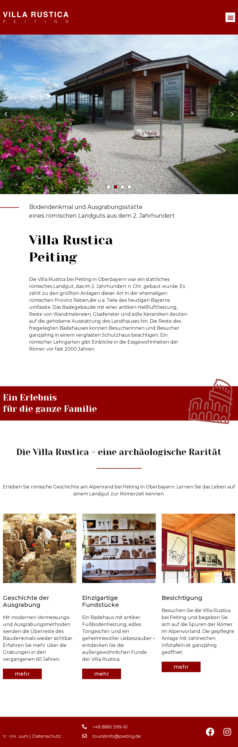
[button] (230, 17)
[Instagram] (227, 732)
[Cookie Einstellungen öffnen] (13, 739)
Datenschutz (46, 736)
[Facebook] (210, 732)
